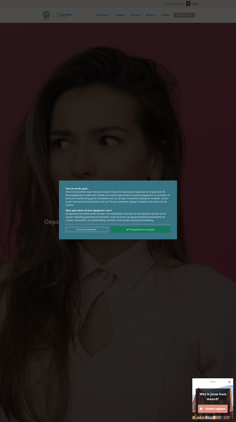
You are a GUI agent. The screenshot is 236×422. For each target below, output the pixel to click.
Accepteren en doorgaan (141, 229)
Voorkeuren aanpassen (86, 229)
